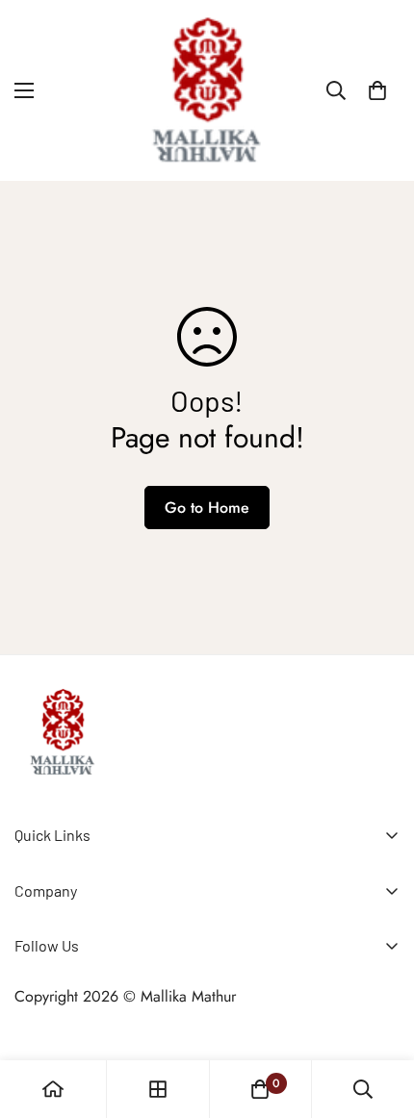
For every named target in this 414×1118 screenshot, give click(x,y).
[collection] (158, 1089)
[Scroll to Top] (379, 1016)
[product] (53, 1089)
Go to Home (207, 507)
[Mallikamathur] (207, 90)
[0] (377, 90)
